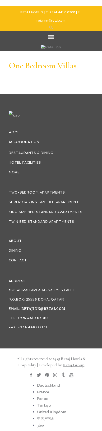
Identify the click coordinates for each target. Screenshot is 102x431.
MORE (14, 172)
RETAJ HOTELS (31, 13)
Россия (42, 398)
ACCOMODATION (24, 142)
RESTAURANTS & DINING (31, 153)
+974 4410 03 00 (33, 318)
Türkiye (44, 405)
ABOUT (15, 241)
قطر (40, 425)
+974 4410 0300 (62, 13)
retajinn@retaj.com (51, 21)
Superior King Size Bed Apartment (44, 202)
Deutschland (48, 385)
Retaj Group (73, 364)
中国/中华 (45, 418)
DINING (15, 250)
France (43, 392)
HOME (14, 132)
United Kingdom (51, 412)
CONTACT (18, 260)
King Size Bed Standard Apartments (46, 212)
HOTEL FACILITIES (25, 162)
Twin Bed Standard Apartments (41, 221)
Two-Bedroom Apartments (37, 192)
